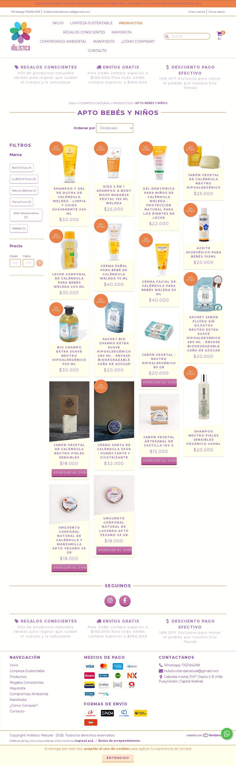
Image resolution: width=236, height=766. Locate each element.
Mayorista (122, 32)
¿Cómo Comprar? (138, 41)
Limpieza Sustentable (91, 23)
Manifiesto (104, 41)
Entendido (118, 758)
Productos (130, 23)
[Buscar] (166, 36)
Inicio (58, 23)
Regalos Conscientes (84, 32)
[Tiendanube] (206, 736)
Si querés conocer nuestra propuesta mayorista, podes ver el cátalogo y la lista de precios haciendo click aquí (118, 3)
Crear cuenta (196, 11)
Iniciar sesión (217, 11)
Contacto (97, 51)
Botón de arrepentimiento (119, 740)
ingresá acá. (84, 740)
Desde (14, 256)
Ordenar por (84, 128)
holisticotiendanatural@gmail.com (67, 11)
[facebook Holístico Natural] (125, 601)
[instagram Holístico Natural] (110, 601)
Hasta (26, 256)
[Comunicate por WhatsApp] (227, 733)
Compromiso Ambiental (63, 41)
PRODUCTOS (122, 103)
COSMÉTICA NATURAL (94, 103)
